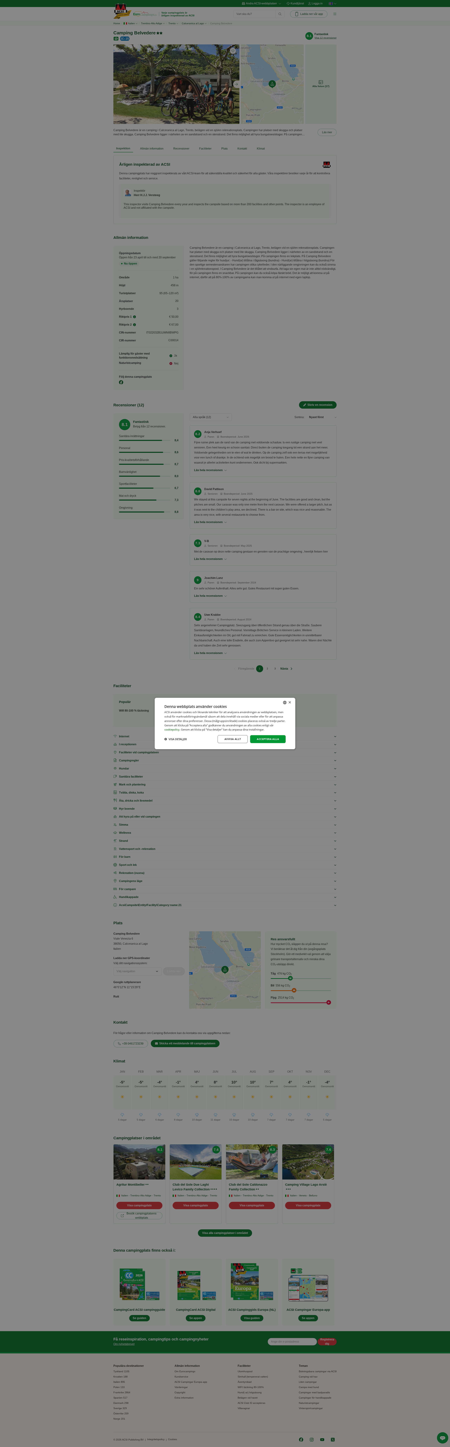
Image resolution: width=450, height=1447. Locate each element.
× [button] (289, 702)
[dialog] (225, 723)
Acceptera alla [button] (268, 739)
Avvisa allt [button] (232, 739)
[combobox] (285, 702)
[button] (175, 739)
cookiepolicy (171, 729)
